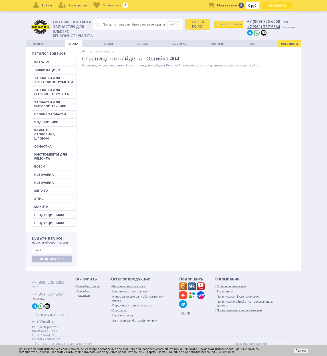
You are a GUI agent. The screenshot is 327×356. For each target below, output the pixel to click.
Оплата (143, 43)
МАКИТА (41, 206)
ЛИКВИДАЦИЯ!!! (47, 70)
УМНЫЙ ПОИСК (198, 24)
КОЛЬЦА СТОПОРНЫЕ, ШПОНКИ (44, 134)
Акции (108, 43)
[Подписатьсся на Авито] (192, 295)
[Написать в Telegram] (250, 32)
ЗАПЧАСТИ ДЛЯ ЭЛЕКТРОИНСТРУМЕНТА (53, 80)
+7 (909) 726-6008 (263, 21)
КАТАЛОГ (42, 62)
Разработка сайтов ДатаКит (250, 343)
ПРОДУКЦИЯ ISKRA (49, 215)
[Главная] (83, 51)
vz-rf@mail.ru (43, 321)
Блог (252, 43)
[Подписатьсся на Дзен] (183, 295)
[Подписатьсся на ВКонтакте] (192, 286)
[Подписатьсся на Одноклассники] (183, 286)
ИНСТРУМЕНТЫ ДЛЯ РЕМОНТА (50, 156)
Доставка (179, 43)
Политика (173, 352)
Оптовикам (289, 43)
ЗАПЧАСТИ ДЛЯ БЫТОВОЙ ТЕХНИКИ (50, 104)
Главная (37, 43)
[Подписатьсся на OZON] (201, 295)
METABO (41, 190)
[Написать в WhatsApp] (257, 32)
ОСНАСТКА (43, 146)
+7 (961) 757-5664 (263, 26)
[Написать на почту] (263, 32)
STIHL (38, 198)
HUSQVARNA (44, 174)
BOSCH (39, 166)
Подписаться (52, 259)
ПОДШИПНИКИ (46, 122)
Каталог (73, 43)
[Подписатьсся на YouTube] (201, 286)
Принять (301, 350)
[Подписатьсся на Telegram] (183, 304)
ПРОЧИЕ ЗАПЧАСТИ (50, 114)
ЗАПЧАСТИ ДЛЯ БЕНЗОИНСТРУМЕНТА (51, 92)
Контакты (217, 43)
